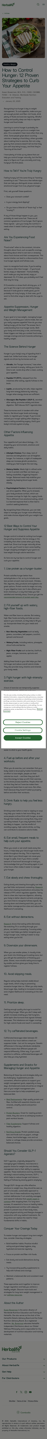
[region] (23, 719)
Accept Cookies (23, 738)
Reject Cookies (23, 722)
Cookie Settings (23, 730)
